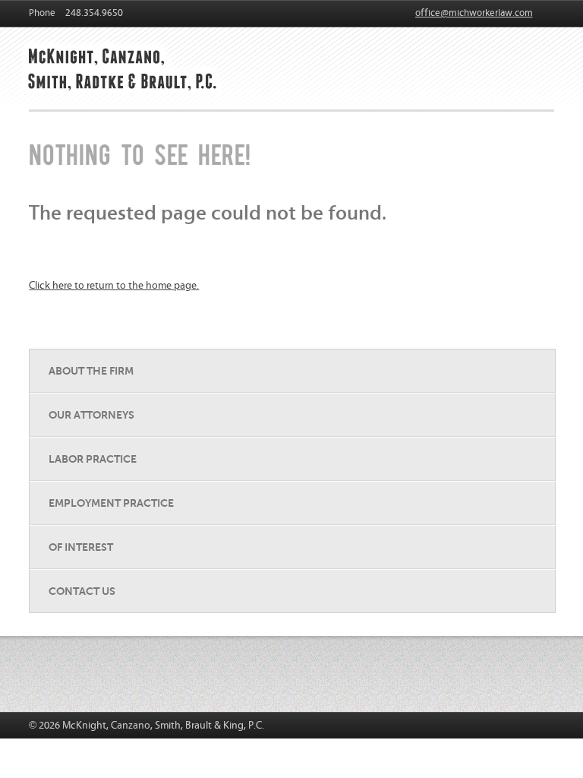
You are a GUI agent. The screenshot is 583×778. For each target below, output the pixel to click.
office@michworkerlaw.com (474, 13)
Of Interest (81, 547)
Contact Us (82, 591)
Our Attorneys (91, 415)
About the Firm (91, 371)
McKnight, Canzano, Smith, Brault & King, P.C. (127, 64)
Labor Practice (93, 459)
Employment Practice (111, 503)
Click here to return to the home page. (114, 286)
